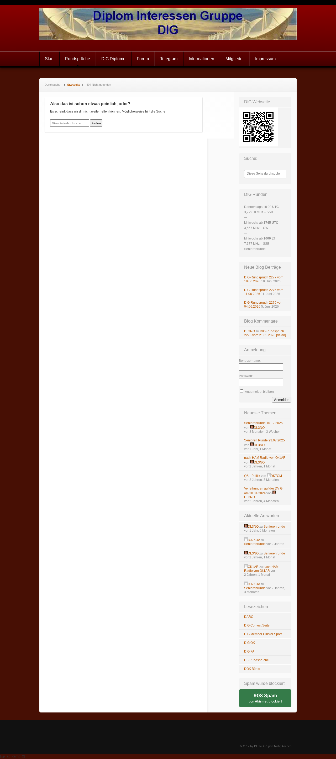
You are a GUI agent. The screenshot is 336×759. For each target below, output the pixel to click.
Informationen (201, 59)
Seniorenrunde (274, 526)
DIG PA (249, 651)
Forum (143, 59)
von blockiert (270, 700)
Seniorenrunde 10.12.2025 (263, 423)
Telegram (168, 59)
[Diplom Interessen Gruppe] (168, 28)
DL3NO (249, 331)
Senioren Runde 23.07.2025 (264, 440)
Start (49, 59)
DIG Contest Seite (257, 625)
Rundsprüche (77, 59)
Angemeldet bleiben (259, 392)
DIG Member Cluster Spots (263, 634)
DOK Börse (252, 669)
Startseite (73, 84)
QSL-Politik (252, 476)
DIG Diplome (113, 59)
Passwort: (246, 376)
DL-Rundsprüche (256, 660)
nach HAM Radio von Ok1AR (265, 458)
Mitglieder (234, 59)
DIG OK (249, 643)
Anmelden (281, 400)
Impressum (265, 59)
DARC (248, 617)
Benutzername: (250, 361)
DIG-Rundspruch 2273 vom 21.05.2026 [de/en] (265, 333)
